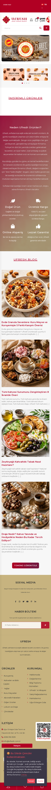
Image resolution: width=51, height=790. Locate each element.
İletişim (17, 746)
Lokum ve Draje (11, 707)
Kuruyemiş (8, 676)
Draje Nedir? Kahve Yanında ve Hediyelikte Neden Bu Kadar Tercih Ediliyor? (22, 537)
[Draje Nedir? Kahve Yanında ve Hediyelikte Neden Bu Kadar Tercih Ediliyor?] (25, 505)
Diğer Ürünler (10, 702)
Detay (24, 775)
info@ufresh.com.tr (12, 741)
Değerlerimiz (35, 679)
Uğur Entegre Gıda (38, 702)
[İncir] (13, 74)
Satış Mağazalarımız (38, 694)
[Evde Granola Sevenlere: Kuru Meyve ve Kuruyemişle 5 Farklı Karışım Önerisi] (25, 293)
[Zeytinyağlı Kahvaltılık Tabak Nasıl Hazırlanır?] (25, 433)
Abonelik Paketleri (12, 698)
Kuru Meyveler (10, 693)
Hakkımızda (35, 675)
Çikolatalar (8, 711)
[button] (22, 83)
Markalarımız (35, 698)
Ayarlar (40, 781)
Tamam (31, 781)
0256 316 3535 (10, 737)
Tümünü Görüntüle (25, 565)
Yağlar (7, 688)
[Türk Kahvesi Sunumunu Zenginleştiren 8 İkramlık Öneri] (25, 363)
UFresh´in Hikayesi (38, 690)
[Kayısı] (37, 74)
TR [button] (45, 5)
